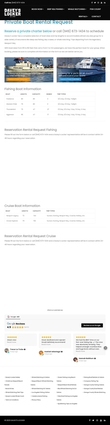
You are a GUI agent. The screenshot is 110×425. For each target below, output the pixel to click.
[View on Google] (7, 350)
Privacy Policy (36, 400)
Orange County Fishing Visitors (94, 385)
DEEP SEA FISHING (55, 9)
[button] (4, 348)
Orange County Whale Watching (94, 392)
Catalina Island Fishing (39, 396)
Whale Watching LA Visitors (41, 377)
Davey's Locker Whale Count (15, 396)
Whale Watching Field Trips (14, 392)
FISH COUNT (95, 9)
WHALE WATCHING (76, 9)
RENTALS (83, 16)
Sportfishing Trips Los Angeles (67, 404)
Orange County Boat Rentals (93, 388)
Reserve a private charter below (28, 31)
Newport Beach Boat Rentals (67, 385)
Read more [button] (11, 342)
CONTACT (96, 16)
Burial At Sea (10, 388)
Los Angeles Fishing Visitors (41, 392)
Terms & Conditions (12, 400)
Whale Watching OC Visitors (41, 388)
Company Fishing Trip (91, 381)
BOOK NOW (37, 9)
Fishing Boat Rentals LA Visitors (94, 377)
